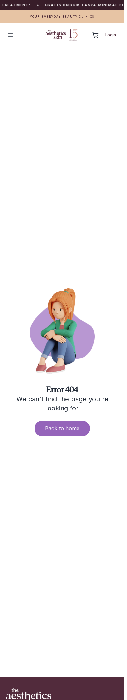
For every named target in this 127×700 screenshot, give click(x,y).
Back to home (62, 428)
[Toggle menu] (10, 35)
